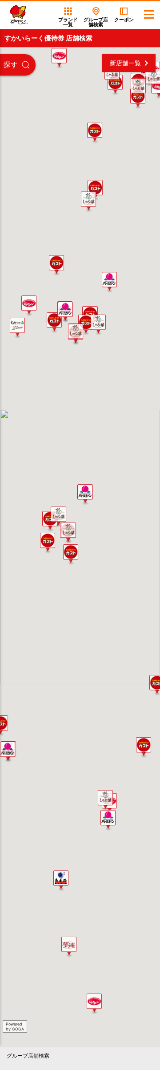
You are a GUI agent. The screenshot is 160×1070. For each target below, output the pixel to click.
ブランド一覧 (68, 22)
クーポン (124, 19)
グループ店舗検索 (28, 1056)
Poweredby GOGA (15, 1026)
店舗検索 (96, 22)
